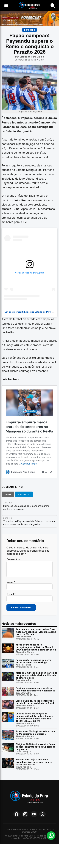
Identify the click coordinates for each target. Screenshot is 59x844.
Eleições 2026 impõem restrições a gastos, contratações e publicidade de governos (35, 747)
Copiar (8, 494)
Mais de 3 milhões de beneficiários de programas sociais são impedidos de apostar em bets (36, 675)
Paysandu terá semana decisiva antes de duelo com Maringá (33, 661)
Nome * (10, 582)
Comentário (13, 559)
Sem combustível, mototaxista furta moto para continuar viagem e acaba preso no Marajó (36, 632)
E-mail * (11, 594)
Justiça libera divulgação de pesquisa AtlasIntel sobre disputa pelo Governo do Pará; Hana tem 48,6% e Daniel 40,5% (34, 717)
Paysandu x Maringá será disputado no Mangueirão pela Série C (36, 732)
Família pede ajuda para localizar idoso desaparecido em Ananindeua (35, 689)
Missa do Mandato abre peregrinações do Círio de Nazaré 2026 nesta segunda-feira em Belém (36, 647)
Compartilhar (24, 494)
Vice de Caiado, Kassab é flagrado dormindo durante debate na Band (35, 702)
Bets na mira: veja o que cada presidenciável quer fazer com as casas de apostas (34, 762)
